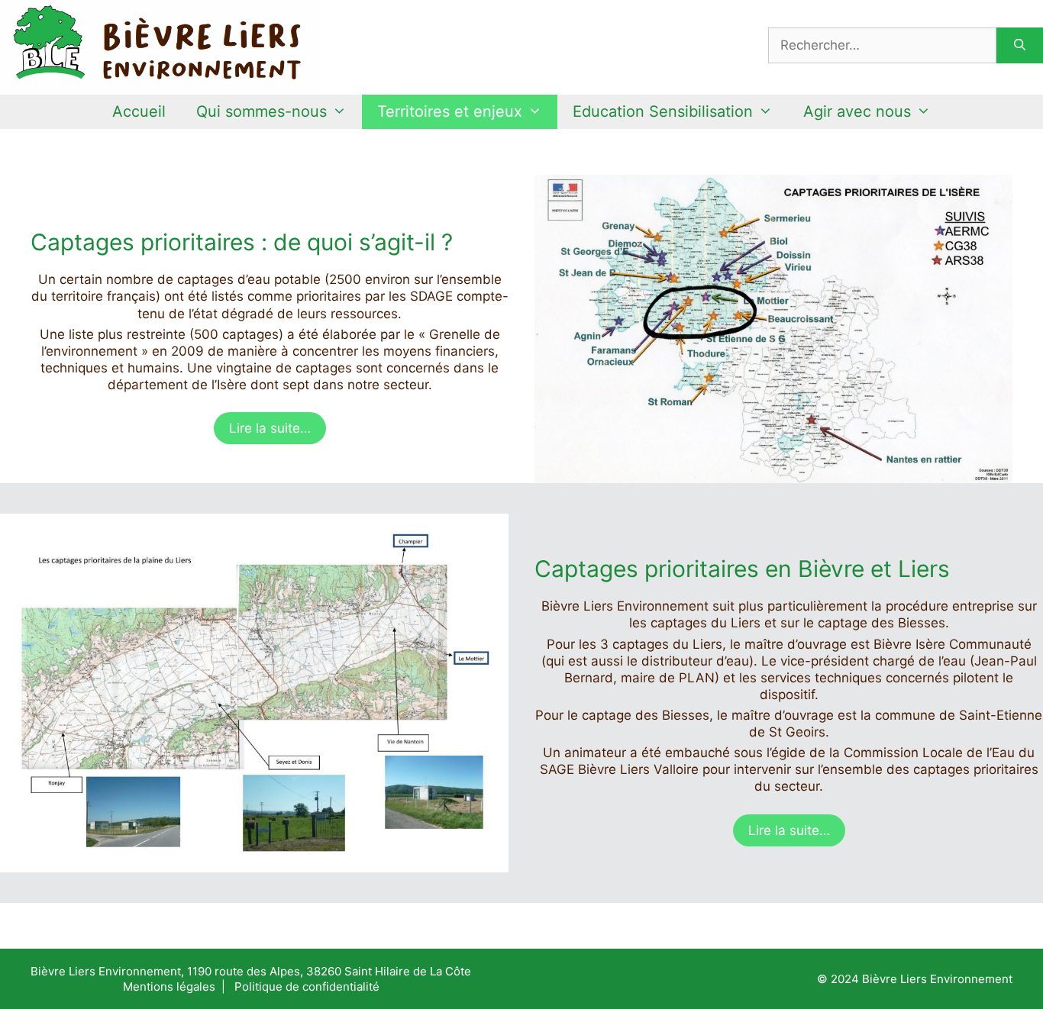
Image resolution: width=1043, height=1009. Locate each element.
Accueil (139, 111)
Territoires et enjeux (449, 111)
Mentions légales (169, 986)
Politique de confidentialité (306, 986)
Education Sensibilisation (663, 111)
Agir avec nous (857, 111)
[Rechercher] (1019, 45)
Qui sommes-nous (261, 111)
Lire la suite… (270, 428)
